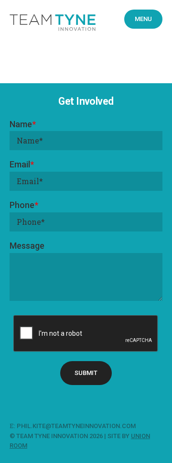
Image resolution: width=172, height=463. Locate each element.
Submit (86, 372)
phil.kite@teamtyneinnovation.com (77, 426)
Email (22, 164)
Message (27, 246)
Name (23, 124)
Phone (24, 205)
